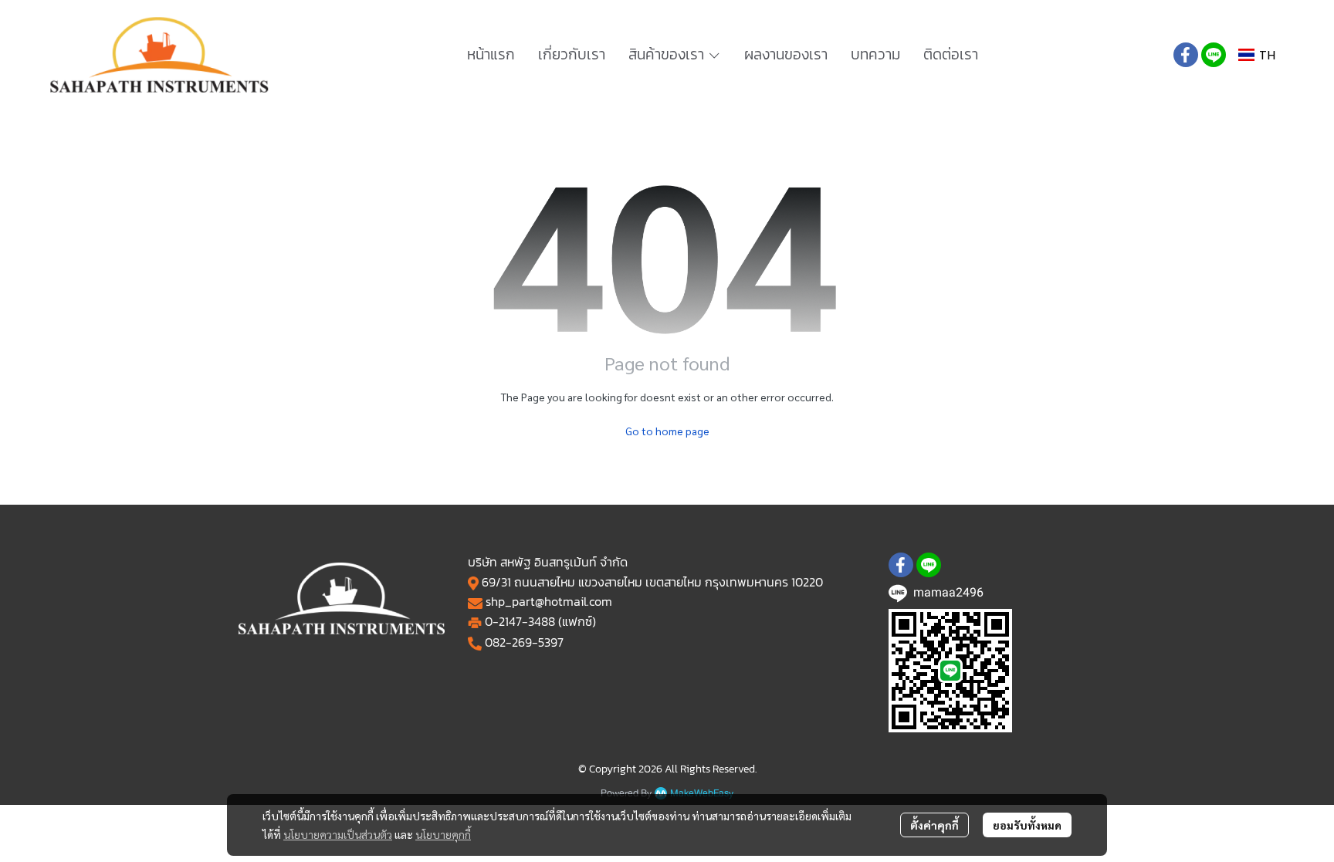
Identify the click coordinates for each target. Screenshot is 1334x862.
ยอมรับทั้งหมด (1027, 825)
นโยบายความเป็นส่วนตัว (337, 834)
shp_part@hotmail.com (549, 601)
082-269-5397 (524, 642)
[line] (1213, 54)
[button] (1257, 55)
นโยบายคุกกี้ (443, 834)
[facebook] (1185, 54)
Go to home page (667, 431)
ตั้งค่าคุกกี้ (934, 825)
